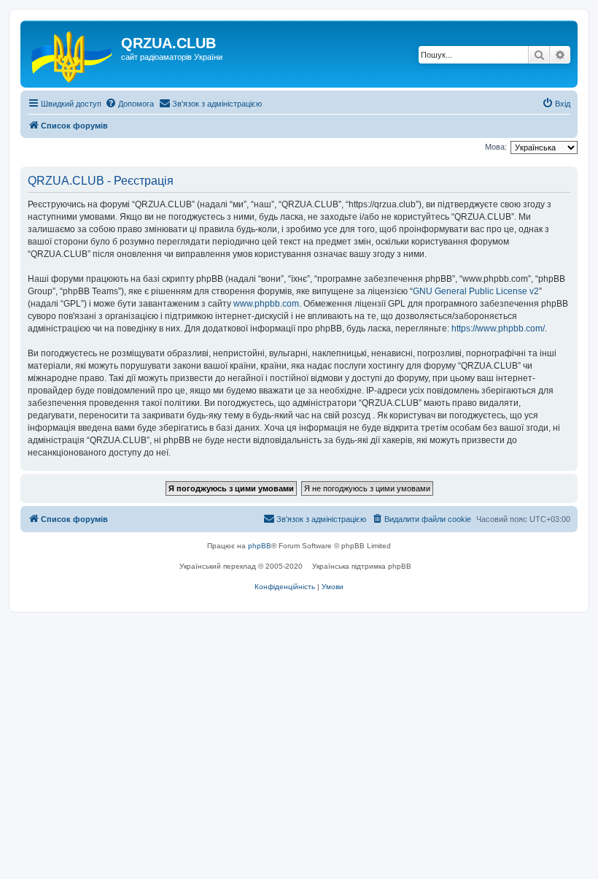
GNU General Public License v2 (476, 291)
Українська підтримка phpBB (361, 566)
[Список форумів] (72, 54)
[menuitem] (129, 103)
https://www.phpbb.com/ (498, 328)
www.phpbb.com (266, 304)
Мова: (496, 146)
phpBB (259, 546)
